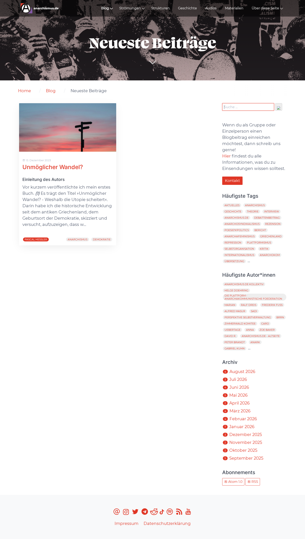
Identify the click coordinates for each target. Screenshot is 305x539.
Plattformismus (259, 242)
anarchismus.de (236, 217)
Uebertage (232, 329)
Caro (265, 323)
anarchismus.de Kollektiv (244, 284)
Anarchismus (77, 239)
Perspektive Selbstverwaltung (247, 317)
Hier (226, 156)
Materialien (234, 8)
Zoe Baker (267, 329)
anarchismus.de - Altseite (261, 336)
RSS (254, 482)
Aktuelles (231, 205)
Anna (250, 329)
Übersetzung (234, 261)
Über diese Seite (265, 8)
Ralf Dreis (248, 304)
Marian (229, 304)
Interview (271, 211)
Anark (255, 342)
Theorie (253, 211)
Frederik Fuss (272, 304)
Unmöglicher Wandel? (52, 167)
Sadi (254, 311)
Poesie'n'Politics (236, 230)
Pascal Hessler (36, 239)
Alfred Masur (234, 311)
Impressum (126, 523)
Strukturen (160, 8)
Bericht (260, 230)
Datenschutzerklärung (167, 523)
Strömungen (130, 8)
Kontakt (232, 180)
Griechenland (271, 236)
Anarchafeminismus (239, 236)
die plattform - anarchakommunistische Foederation (253, 297)
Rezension (273, 223)
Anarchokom (270, 255)
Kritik (264, 248)
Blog (105, 8)
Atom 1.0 (235, 482)
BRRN (280, 317)
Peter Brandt (234, 342)
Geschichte (187, 8)
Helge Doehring (236, 290)
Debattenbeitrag (267, 217)
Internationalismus (239, 255)
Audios (211, 8)
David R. (230, 336)
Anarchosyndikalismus (242, 223)
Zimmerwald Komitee (240, 323)
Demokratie (102, 239)
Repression (232, 242)
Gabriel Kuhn (234, 348)
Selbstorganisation (239, 248)
